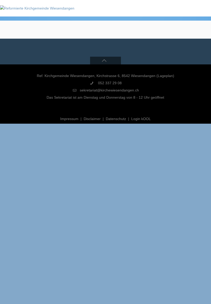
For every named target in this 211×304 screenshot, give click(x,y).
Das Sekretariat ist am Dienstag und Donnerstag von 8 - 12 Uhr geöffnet (105, 97)
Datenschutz (116, 119)
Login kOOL (141, 119)
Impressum (69, 119)
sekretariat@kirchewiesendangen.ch (109, 90)
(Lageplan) (165, 76)
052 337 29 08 (109, 83)
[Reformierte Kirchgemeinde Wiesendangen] (37, 8)
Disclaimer (92, 119)
